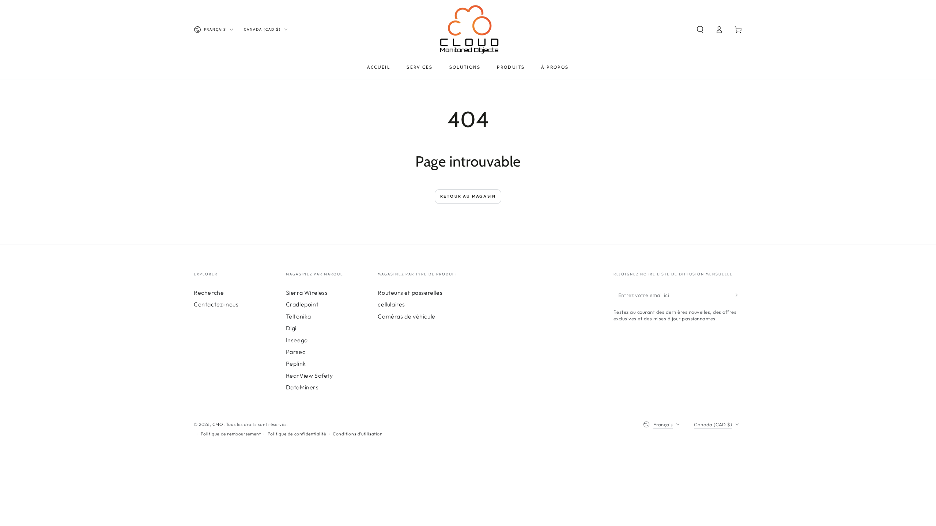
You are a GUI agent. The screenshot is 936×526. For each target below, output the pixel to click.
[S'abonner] (738, 295)
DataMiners (302, 387)
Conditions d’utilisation (357, 434)
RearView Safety (309, 375)
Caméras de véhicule (406, 316)
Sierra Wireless (307, 292)
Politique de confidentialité (297, 434)
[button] (700, 30)
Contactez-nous (216, 304)
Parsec (296, 351)
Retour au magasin (468, 196)
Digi (291, 328)
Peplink (296, 363)
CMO (217, 424)
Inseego (297, 340)
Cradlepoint (302, 304)
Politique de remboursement (231, 434)
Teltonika (298, 316)
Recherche (209, 292)
